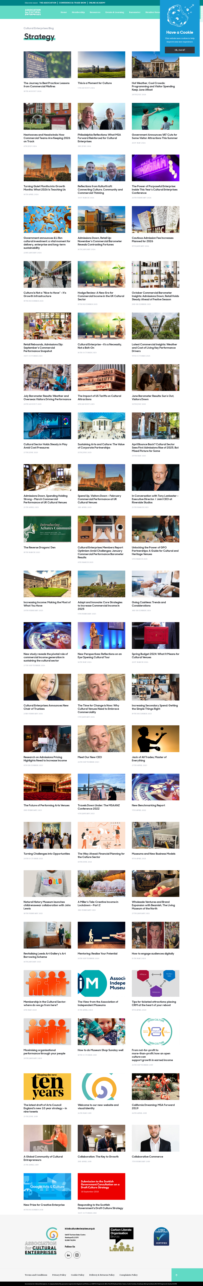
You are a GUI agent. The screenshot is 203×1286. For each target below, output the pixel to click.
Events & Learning (114, 12)
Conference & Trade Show (72, 3)
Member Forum (153, 12)
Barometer (134, 12)
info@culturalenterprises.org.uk (80, 1228)
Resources (95, 12)
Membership (78, 12)
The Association (47, 3)
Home (64, 12)
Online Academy (97, 3)
